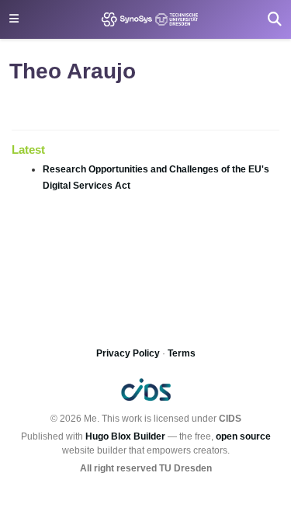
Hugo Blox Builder (125, 436)
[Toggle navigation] (14, 19)
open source (243, 436)
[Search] (275, 19)
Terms (182, 353)
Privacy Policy (128, 353)
